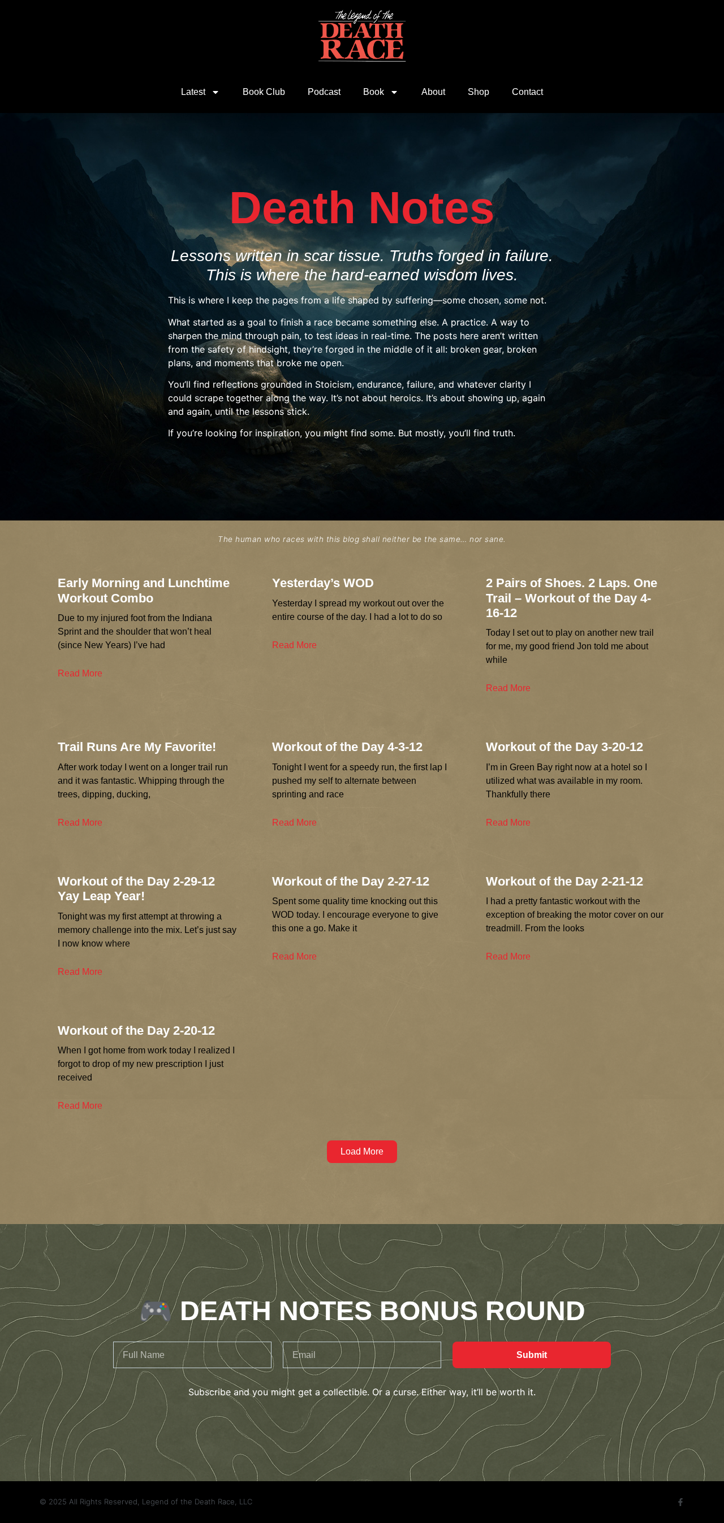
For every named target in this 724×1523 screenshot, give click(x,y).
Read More (80, 673)
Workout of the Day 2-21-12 (564, 881)
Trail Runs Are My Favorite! (137, 747)
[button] (362, 1151)
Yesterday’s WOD (323, 583)
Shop (478, 92)
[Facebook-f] (680, 1502)
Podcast (324, 92)
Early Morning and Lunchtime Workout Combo (144, 590)
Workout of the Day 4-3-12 (347, 747)
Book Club (264, 92)
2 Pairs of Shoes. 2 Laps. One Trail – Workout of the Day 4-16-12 (571, 598)
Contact (527, 92)
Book (373, 92)
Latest (193, 92)
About (433, 92)
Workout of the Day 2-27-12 (350, 881)
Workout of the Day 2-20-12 (136, 1030)
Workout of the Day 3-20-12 (564, 747)
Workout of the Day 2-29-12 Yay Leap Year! (136, 888)
